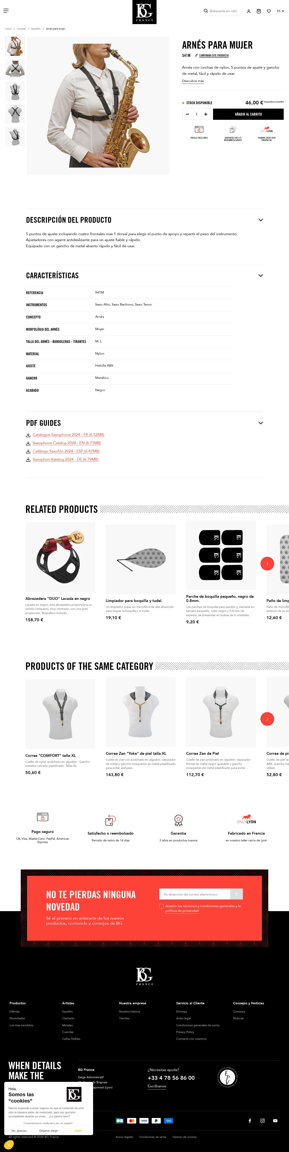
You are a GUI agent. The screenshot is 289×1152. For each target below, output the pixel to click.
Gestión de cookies (185, 1137)
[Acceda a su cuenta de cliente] (248, 11)
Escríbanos (157, 1086)
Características (52, 275)
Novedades (17, 1018)
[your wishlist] (269, 11)
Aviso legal (183, 1018)
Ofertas (14, 1012)
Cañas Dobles (71, 1039)
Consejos (239, 1012)
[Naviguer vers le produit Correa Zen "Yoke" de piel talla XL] (140, 712)
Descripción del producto (68, 220)
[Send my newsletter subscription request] (236, 894)
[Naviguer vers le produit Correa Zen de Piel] (221, 712)
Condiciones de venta (152, 1137)
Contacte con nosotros (191, 1039)
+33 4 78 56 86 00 (171, 1078)
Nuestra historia (129, 1012)
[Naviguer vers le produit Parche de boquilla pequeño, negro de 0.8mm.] (221, 555)
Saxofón (67, 1012)
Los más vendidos (21, 1025)
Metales (67, 1025)
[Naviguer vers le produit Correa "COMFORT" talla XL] (60, 714)
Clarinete (68, 1018)
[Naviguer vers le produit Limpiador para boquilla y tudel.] (140, 559)
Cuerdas (67, 1032)
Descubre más (193, 81)
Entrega (181, 1012)
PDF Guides (43, 423)
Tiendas (124, 1018)
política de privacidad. (182, 910)
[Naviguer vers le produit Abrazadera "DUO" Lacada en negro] (60, 557)
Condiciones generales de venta (197, 1025)
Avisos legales (124, 1137)
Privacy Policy (185, 1032)
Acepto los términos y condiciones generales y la (203, 908)
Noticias (238, 1018)
